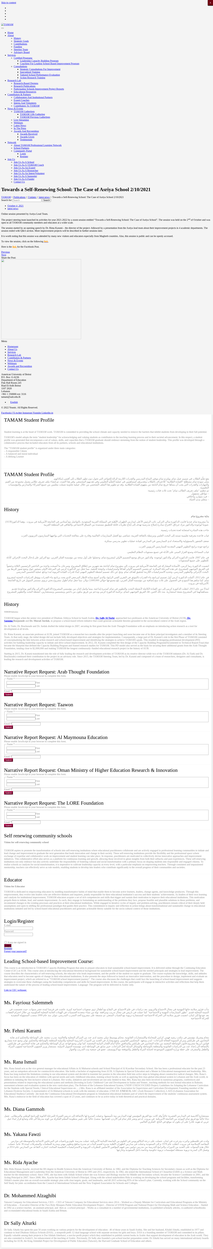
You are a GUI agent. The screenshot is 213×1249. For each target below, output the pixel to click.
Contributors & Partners (19, 94)
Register (24, 156)
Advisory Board (22, 52)
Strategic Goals (21, 41)
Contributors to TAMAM (26, 105)
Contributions (20, 44)
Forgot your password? (15, 951)
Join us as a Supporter (25, 176)
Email (8, 691)
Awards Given (27, 136)
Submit (8, 694)
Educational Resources (25, 91)
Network (11, 142)
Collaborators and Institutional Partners (33, 97)
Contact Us (19, 181)
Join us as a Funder (24, 179)
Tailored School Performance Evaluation (40, 75)
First (37, 682)
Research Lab (14, 80)
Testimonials (26, 139)
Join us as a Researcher (26, 170)
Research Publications (24, 86)
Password (9, 931)
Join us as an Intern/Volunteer (29, 173)
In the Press (20, 128)
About (10, 35)
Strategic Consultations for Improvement (40, 69)
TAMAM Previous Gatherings (35, 117)
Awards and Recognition (26, 131)
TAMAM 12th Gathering (32, 114)
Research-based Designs (26, 83)
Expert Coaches (21, 100)
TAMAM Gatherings (24, 111)
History (17, 38)
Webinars (18, 122)
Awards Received (28, 134)
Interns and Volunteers (25, 103)
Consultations (20, 66)
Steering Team (21, 49)
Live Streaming (21, 120)
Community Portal (23, 151)
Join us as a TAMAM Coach (29, 165)
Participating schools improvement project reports (39, 89)
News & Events (15, 108)
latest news (12, 208)
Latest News (20, 125)
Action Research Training (32, 77)
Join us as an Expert (24, 167)
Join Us (11, 159)
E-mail (7, 925)
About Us (12, 349)
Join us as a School (24, 162)
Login (23, 153)
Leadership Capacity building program (39, 60)
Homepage (12, 346)
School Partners (21, 148)
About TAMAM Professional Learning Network (38, 145)
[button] (106, 341)
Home (10, 32)
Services (11, 55)
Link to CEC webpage (15, 990)
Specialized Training (30, 72)
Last (37, 686)
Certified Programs (23, 58)
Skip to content (8, 2)
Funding (18, 46)
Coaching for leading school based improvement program (49, 63)
